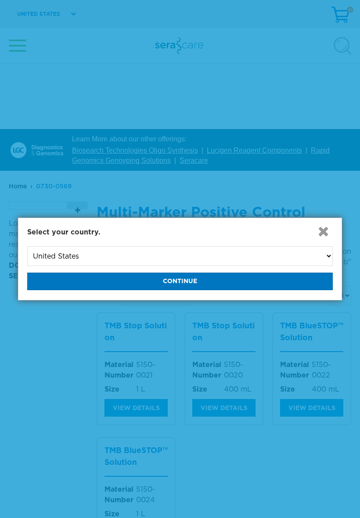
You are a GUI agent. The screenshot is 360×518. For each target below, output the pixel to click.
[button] (323, 231)
